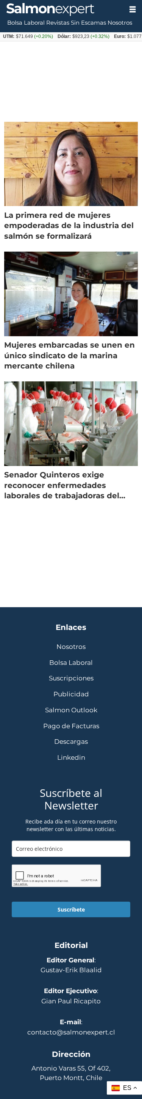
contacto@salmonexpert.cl (71, 1032)
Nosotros (120, 22)
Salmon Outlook (71, 710)
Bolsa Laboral (26, 22)
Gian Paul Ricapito (71, 1001)
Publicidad (71, 694)
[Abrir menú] (132, 9)
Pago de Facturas (71, 726)
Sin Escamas (88, 22)
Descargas (71, 741)
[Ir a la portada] (61, 9)
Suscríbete (71, 909)
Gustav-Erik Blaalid (71, 970)
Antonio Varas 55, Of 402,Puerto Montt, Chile (71, 1073)
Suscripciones (71, 678)
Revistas (57, 22)
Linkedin (71, 757)
